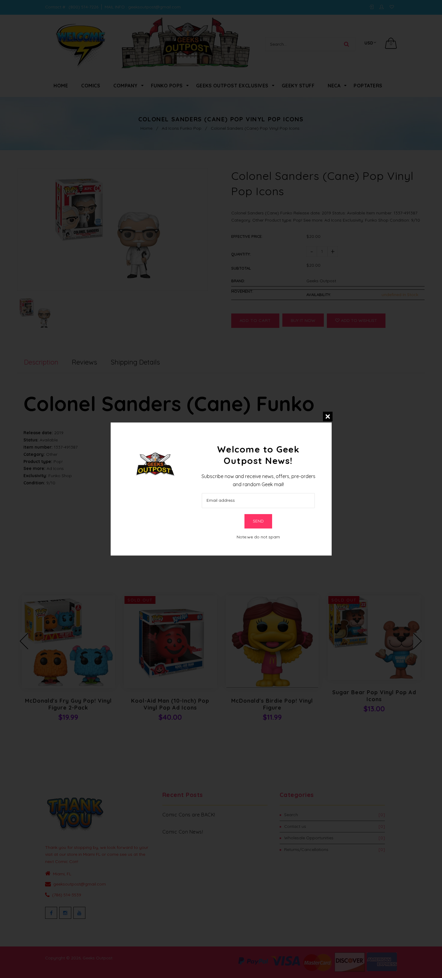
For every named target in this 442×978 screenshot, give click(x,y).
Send (258, 521)
